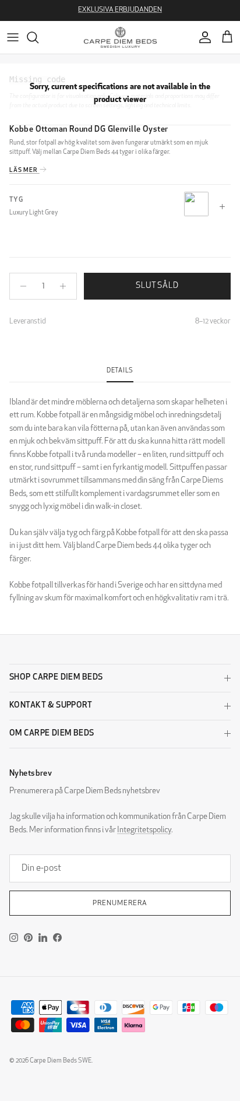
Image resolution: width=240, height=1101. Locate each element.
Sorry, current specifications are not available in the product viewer (120, 93)
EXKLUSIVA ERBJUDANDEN (120, 9)
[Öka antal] (66, 286)
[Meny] (13, 37)
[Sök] (38, 37)
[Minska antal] (20, 286)
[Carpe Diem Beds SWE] (120, 37)
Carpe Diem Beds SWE (60, 1061)
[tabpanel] (120, 493)
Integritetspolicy (144, 830)
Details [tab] (120, 371)
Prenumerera (120, 903)
